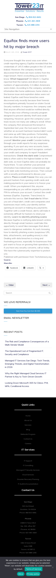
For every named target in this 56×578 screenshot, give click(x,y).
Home (28, 416)
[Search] (49, 293)
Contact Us (28, 439)
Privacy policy (33, 574)
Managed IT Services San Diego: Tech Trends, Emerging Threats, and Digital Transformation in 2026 (27, 363)
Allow (20, 574)
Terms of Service (33, 569)
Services (28, 425)
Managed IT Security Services (28, 470)
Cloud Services (28, 475)
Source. (7, 259)
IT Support (28, 461)
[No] (52, 567)
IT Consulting (28, 465)
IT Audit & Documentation (28, 484)
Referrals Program (28, 434)
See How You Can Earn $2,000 (28, 311)
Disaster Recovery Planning (28, 479)
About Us (28, 420)
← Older (10, 285)
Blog (28, 430)
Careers (28, 443)
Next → (46, 285)
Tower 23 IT (27, 52)
